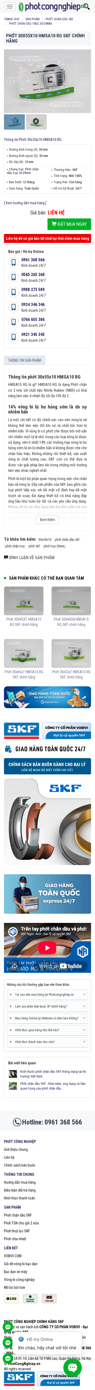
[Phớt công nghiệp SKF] (47, 6)
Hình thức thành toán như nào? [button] (33, 1042)
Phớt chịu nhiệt (15, 1239)
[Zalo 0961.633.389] (8, 1329)
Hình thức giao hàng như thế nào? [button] (35, 1030)
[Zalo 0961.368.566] (8, 1345)
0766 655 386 (33, 319)
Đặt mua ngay (71, 224)
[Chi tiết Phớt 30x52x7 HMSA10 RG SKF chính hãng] (71, 653)
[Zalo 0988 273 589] (8, 1361)
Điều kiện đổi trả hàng (20, 1190)
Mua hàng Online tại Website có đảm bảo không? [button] (44, 1018)
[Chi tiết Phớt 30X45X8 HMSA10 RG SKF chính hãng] (71, 601)
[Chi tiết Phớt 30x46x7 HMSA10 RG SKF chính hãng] (23, 653)
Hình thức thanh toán (19, 1198)
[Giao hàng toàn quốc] (47, 697)
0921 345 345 (33, 334)
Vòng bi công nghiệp (19, 1279)
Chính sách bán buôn (19, 1165)
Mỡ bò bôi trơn (14, 1287)
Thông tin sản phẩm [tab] (24, 360)
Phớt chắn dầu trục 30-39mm (23, 171)
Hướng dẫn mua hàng (20, 1182)
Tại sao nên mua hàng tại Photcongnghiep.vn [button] (42, 994)
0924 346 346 (33, 304)
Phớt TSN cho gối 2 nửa (21, 1223)
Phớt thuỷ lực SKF (17, 1231)
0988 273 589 (33, 289)
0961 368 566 (33, 259)
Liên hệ (9, 1157)
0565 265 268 (33, 274)
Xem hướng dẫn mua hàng (25, 203)
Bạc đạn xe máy (15, 1272)
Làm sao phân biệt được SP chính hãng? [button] (39, 1006)
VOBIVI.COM (12, 1256)
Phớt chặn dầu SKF (18, 1215)
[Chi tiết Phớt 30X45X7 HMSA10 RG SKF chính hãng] (23, 601)
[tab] (47, 995)
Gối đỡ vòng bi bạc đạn (20, 1264)
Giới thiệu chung (16, 1149)
